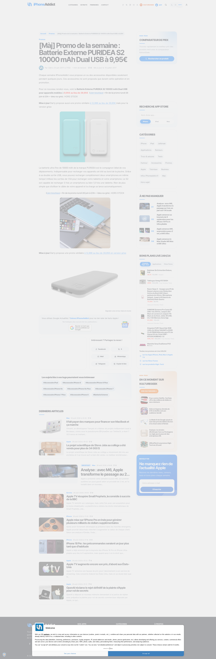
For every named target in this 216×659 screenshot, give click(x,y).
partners (47, 634)
